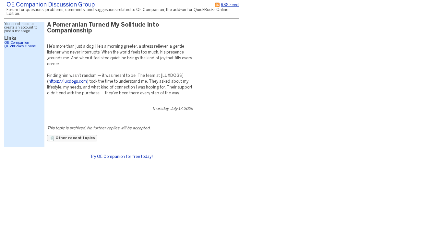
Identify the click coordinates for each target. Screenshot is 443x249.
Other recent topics (74, 138)
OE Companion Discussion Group (50, 5)
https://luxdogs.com (68, 81)
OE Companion (16, 42)
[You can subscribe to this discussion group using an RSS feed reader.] (217, 5)
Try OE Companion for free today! (121, 157)
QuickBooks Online (20, 46)
